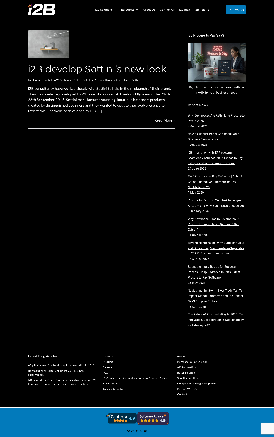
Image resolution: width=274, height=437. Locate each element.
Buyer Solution (186, 372)
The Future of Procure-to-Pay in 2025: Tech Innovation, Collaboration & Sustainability (216, 317)
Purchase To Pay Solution (192, 361)
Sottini (117, 79)
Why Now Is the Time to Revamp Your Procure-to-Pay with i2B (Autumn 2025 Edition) (213, 224)
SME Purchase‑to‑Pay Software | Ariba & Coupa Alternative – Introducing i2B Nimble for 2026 (215, 182)
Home (181, 356)
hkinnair (37, 79)
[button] (114, 9)
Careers (107, 367)
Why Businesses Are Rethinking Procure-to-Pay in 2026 (216, 118)
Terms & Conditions (114, 388)
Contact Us (167, 9)
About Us (149, 9)
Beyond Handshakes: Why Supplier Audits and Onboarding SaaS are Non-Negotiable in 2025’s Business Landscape (216, 248)
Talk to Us (236, 9)
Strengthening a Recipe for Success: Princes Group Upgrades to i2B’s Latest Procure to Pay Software (214, 272)
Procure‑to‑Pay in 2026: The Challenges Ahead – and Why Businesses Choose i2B (216, 203)
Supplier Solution (187, 378)
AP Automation (186, 367)
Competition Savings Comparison (197, 383)
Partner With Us (187, 388)
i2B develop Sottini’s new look (97, 69)
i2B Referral (202, 9)
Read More (163, 120)
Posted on (61, 79)
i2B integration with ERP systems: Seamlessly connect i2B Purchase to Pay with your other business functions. (215, 158)
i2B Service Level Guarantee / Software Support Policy (135, 378)
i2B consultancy (103, 79)
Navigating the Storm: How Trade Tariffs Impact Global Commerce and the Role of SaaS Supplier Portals (215, 296)
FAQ (105, 372)
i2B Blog (184, 9)
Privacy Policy (111, 383)
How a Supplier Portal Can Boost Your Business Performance (213, 136)
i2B (145, 430)
